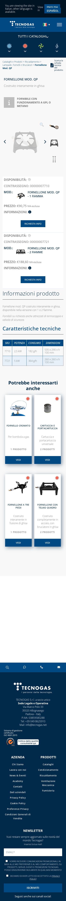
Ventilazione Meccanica (48, 783)
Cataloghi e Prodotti (12, 61)
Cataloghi (48, 764)
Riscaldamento (32, 61)
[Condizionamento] (9, 46)
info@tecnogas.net (36, 725)
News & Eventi (18, 775)
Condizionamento (48, 769)
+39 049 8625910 (35, 721)
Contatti (17, 786)
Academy (18, 781)
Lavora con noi (17, 769)
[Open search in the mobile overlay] (7, 667)
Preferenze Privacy (18, 808)
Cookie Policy (17, 803)
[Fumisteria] (56, 46)
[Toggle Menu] (59, 24)
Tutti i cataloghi (32, 36)
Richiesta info (33, 223)
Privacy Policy (18, 797)
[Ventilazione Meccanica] (41, 46)
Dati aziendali (18, 792)
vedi (18, 459)
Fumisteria (48, 790)
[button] (47, 24)
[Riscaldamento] (25, 46)
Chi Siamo (18, 764)
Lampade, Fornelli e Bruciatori (17, 64)
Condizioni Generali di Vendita (18, 816)
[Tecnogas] (33, 696)
